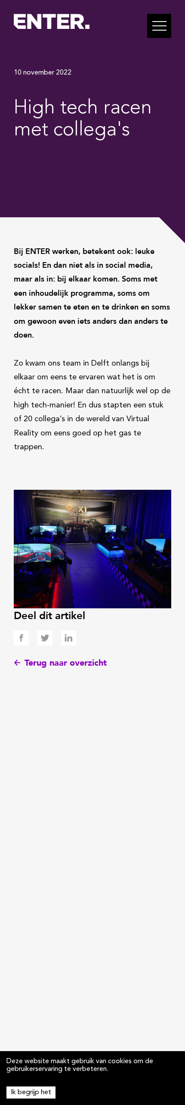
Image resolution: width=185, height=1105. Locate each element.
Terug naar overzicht (66, 663)
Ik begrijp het (31, 1092)
